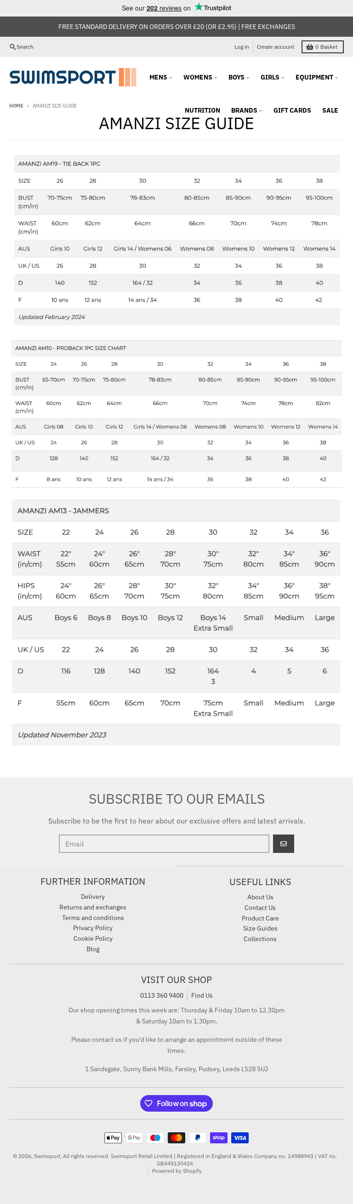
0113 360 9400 (161, 995)
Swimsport (47, 1156)
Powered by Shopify (177, 1170)
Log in (241, 46)
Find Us (202, 995)
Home (16, 105)
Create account (275, 46)
